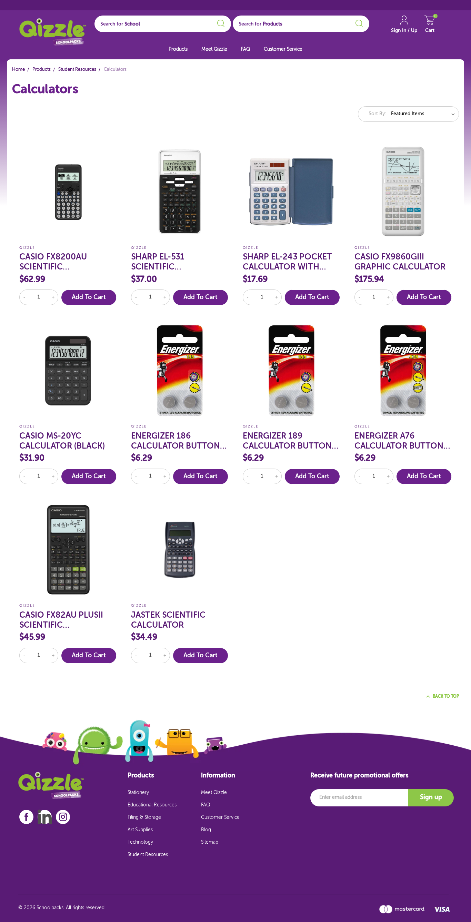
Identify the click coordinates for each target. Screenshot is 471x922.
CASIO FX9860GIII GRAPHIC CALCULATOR (399, 262)
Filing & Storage (144, 817)
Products (178, 49)
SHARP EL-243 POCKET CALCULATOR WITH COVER (287, 262)
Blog (206, 829)
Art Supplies (140, 829)
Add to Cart (89, 297)
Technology (140, 842)
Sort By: (377, 113)
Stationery (138, 792)
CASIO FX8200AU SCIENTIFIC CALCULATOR (53, 262)
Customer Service (283, 49)
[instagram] (63, 817)
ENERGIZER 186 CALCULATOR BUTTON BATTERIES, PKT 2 (175, 441)
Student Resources (148, 854)
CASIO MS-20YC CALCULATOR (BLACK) (62, 441)
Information (218, 776)
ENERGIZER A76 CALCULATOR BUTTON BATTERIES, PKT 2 (398, 441)
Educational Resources (152, 805)
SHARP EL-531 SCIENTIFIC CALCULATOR (157, 262)
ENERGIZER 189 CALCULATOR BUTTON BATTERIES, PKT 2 (287, 441)
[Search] (220, 22)
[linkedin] (45, 817)
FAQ (245, 49)
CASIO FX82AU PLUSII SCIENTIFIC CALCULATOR (61, 620)
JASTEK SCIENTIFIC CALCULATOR (168, 620)
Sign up (431, 797)
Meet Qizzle (214, 49)
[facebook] (26, 817)
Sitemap (209, 842)
